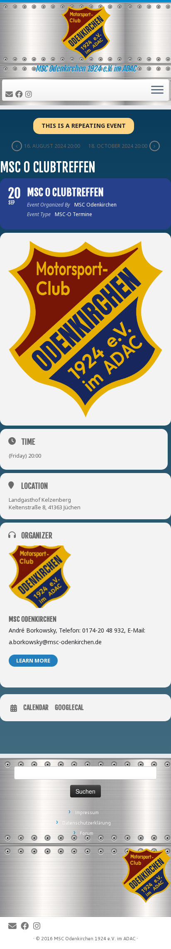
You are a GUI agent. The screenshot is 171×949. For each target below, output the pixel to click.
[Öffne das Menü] (157, 90)
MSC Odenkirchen (32, 619)
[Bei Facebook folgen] (20, 94)
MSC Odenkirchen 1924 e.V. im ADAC (94, 938)
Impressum (87, 812)
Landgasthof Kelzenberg (40, 499)
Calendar (36, 707)
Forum (86, 833)
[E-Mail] (10, 94)
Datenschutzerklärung (86, 822)
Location (34, 486)
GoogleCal (69, 707)
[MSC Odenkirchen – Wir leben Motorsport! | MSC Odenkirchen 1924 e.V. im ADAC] (85, 33)
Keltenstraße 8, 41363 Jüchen (45, 507)
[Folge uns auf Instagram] (29, 94)
